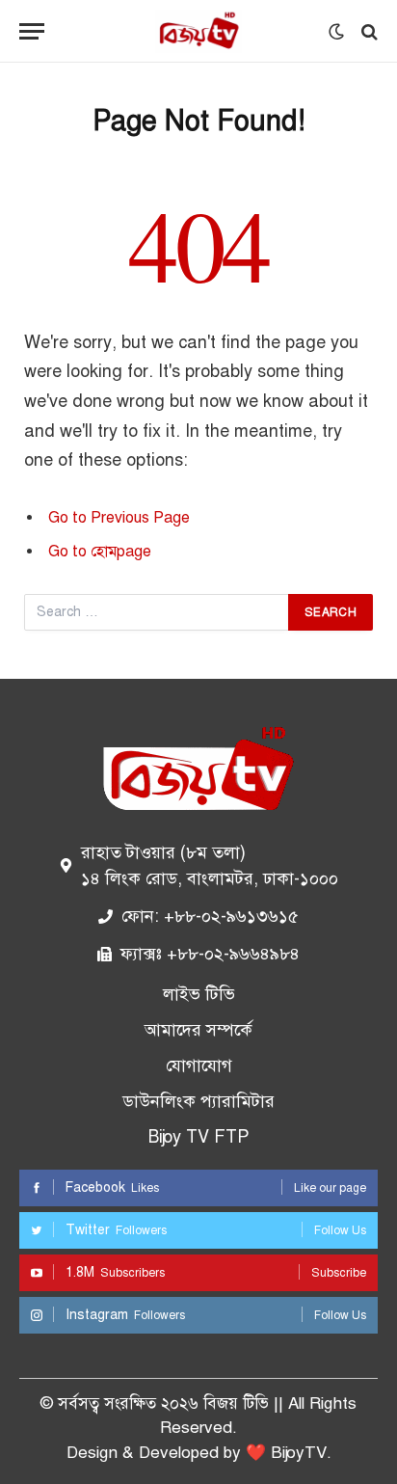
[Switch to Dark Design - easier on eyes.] (336, 31)
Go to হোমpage (99, 551)
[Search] (367, 31)
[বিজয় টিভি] (198, 31)
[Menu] (31, 31)
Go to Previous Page (119, 517)
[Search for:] (157, 612)
